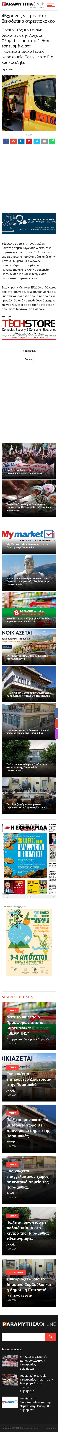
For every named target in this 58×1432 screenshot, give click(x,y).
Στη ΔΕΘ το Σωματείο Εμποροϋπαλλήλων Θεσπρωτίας (24, 471)
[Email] (44, 141)
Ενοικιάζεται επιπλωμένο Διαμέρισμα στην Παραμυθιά (28, 1079)
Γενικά (28, 359)
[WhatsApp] (52, 141)
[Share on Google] (13, 141)
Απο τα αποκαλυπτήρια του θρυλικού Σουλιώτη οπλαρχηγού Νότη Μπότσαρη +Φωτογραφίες (28, 581)
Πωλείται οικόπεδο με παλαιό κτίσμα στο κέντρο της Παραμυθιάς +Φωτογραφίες (27, 767)
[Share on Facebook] (6, 141)
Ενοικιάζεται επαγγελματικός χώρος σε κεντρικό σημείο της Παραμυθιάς (28, 731)
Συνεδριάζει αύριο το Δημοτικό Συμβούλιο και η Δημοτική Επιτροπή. (27, 806)
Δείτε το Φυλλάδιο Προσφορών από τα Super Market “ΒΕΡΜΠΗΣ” (27, 620)
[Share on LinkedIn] (21, 141)
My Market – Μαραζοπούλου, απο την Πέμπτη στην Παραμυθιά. (27, 546)
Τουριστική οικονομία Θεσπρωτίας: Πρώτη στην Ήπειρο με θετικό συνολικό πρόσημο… (28, 507)
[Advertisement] (29, 184)
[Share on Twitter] (37, 141)
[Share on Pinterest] (29, 141)
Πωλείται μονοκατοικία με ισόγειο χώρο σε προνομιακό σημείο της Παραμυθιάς (28, 694)
